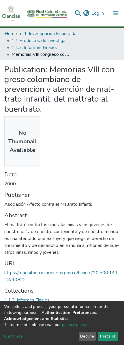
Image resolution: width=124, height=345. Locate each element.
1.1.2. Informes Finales (34, 47)
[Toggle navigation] (116, 13)
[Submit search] (77, 13)
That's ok (107, 336)
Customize (13, 336)
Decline (87, 336)
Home (11, 34)
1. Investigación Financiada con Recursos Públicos (53, 34)
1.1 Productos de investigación (40, 40)
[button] (86, 13)
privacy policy (74, 324)
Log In (97, 13)
